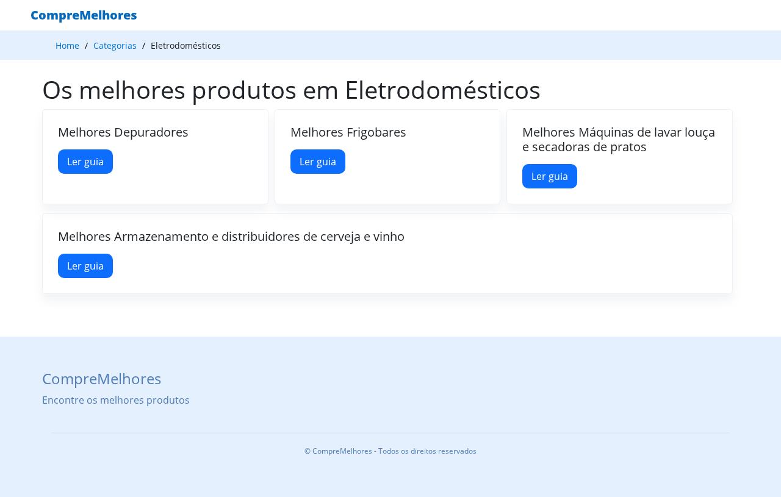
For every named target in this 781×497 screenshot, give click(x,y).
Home (67, 45)
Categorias (115, 45)
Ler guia (85, 161)
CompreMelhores (84, 15)
